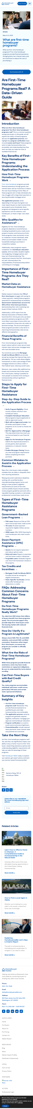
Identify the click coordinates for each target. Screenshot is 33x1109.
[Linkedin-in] (7, 790)
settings (20, 1103)
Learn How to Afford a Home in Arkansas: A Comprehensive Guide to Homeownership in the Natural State (16, 854)
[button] (29, 3)
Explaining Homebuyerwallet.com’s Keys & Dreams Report (16, 940)
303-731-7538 (7, 986)
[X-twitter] (11, 790)
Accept (5, 1106)
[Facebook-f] (3, 790)
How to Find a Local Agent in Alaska (16, 899)
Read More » (10, 873)
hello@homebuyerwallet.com (12, 992)
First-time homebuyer (9, 184)
